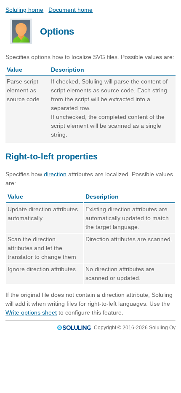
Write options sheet (31, 312)
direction (55, 174)
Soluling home (24, 9)
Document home (70, 9)
